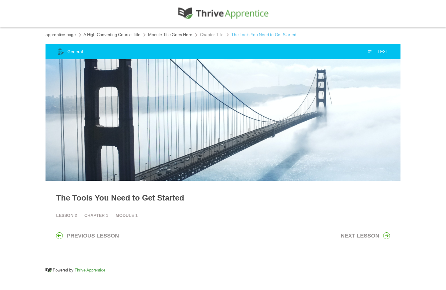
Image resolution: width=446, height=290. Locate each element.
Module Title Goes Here (170, 34)
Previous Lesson (93, 236)
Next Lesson (360, 236)
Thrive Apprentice (90, 270)
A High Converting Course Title (111, 34)
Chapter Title (212, 34)
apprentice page (61, 34)
